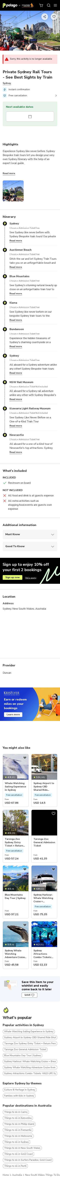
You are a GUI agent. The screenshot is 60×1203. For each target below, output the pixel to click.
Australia (17, 1175)
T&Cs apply (30, 578)
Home (6, 1175)
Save (27, 995)
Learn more (13, 714)
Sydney (7, 83)
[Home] (18, 5)
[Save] (25, 758)
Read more (9, 173)
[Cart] (41, 5)
